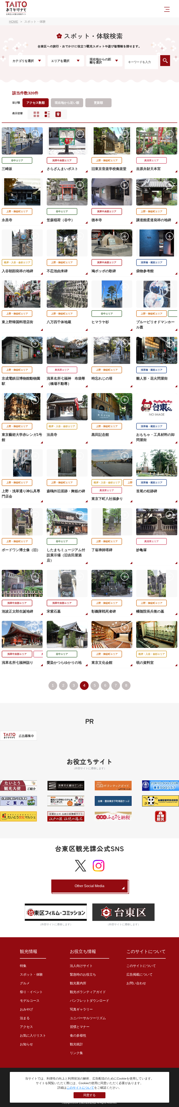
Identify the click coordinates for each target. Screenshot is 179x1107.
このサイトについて (141, 966)
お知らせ (26, 1044)
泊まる (25, 1018)
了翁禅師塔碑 (101, 550)
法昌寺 (52, 434)
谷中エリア (17, 160)
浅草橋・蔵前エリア (151, 262)
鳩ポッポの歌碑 (103, 271)
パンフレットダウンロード (89, 1000)
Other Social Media (89, 886)
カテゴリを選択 (23, 61)
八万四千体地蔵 (59, 322)
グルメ (25, 983)
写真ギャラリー (81, 1009)
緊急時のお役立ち (83, 974)
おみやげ (26, 1009)
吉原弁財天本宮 (148, 169)
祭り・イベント (31, 992)
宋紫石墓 (54, 611)
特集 (23, 966)
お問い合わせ (136, 983)
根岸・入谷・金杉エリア (17, 262)
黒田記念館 (100, 434)
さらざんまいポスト (62, 169)
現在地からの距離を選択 (100, 61)
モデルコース (30, 1000)
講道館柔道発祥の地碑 (153, 220)
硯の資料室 (145, 662)
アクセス (26, 1027)
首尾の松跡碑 (146, 491)
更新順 (98, 102)
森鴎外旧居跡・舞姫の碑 (66, 491)
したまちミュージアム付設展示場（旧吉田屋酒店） (66, 555)
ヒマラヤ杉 (100, 322)
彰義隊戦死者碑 (103, 611)
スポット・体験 (31, 974)
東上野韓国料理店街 (17, 322)
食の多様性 (78, 1035)
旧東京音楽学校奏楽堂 (108, 169)
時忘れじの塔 (101, 378)
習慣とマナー (80, 1027)
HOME (13, 21)
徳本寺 (96, 220)
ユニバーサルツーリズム (88, 1018)
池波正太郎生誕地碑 (17, 611)
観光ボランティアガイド (88, 992)
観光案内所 (78, 983)
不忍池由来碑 (57, 271)
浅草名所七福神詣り (17, 662)
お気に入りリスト (33, 1035)
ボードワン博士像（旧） (21, 550)
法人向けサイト (81, 966)
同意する (89, 1095)
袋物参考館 (145, 271)
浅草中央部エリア (62, 160)
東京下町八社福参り (107, 499)
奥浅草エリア (151, 160)
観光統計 (76, 1044)
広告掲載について (139, 974)
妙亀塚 (141, 550)
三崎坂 (7, 169)
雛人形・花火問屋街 (152, 378)
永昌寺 (7, 220)
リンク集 (76, 1053)
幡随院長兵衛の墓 (150, 611)
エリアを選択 (60, 61)
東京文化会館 (101, 662)
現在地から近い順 (67, 102)
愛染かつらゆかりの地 (64, 662)
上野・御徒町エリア (107, 160)
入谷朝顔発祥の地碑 (17, 271)
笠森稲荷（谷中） (61, 220)
